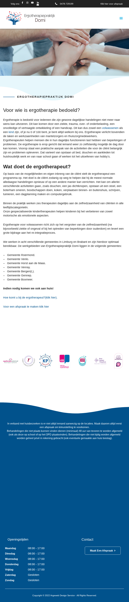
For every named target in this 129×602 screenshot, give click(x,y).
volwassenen (110, 128)
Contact (87, 539)
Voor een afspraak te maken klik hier (26, 306)
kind (11, 132)
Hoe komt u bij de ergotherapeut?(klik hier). (30, 297)
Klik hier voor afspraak (112, 4)
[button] (121, 18)
